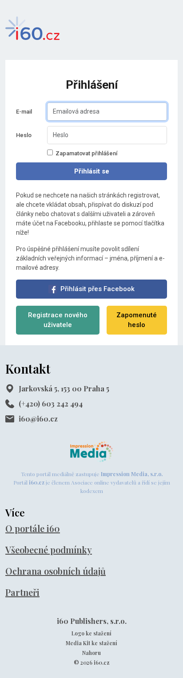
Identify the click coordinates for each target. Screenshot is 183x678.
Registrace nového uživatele (58, 320)
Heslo (24, 135)
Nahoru (91, 652)
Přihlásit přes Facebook (97, 289)
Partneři (22, 592)
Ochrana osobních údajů (55, 571)
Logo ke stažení (91, 633)
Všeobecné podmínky (48, 550)
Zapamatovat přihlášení (86, 153)
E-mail (24, 111)
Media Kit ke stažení (91, 642)
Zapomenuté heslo (136, 320)
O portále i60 (32, 528)
